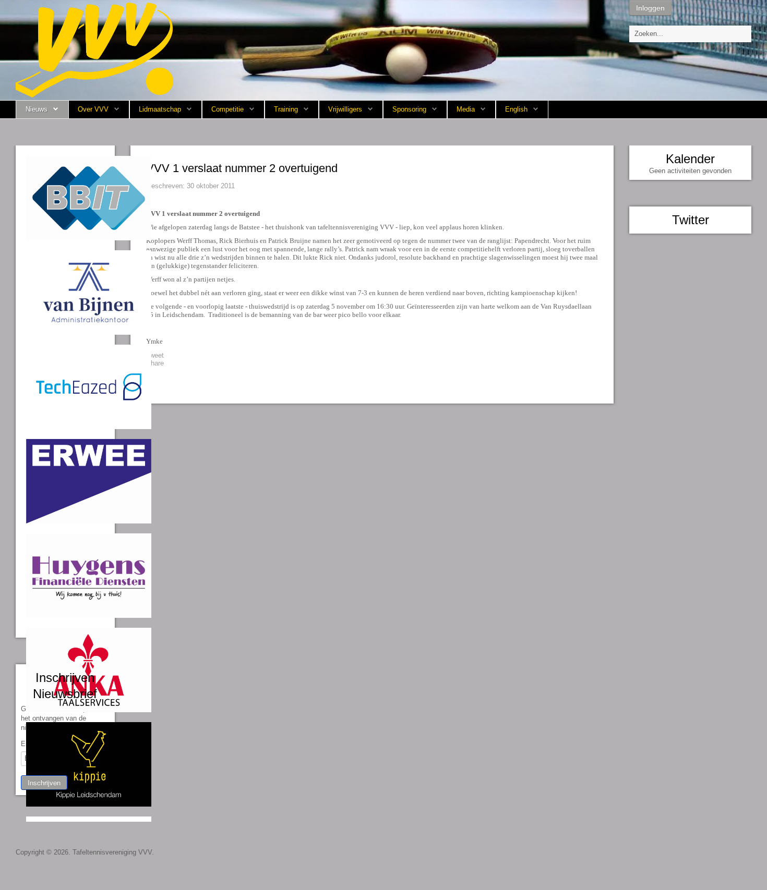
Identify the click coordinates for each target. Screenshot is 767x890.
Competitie (227, 109)
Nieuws (36, 109)
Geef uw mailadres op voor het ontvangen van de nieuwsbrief (61, 718)
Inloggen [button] (650, 8)
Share (155, 363)
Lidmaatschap (160, 109)
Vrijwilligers (345, 109)
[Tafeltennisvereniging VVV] (94, 49)
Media (466, 109)
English (516, 109)
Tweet (155, 355)
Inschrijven (44, 782)
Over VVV (93, 109)
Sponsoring (409, 109)
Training (286, 109)
